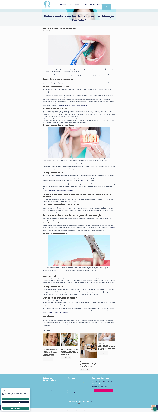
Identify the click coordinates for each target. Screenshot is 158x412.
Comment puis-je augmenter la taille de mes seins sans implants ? (72, 105)
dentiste (46, 118)
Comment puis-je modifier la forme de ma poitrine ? (61, 190)
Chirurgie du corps (48, 387)
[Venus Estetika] (47, 4)
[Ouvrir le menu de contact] (155, 409)
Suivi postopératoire (73, 388)
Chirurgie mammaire (48, 385)
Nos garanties (72, 390)
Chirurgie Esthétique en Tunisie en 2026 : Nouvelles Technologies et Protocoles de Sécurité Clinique (88, 364)
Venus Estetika (46, 300)
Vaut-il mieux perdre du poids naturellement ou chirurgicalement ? (68, 273)
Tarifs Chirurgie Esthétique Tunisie (76, 381)
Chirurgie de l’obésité (49, 389)
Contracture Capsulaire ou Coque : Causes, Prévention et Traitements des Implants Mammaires (106, 347)
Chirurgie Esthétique (80, 23)
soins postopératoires (96, 82)
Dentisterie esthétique (49, 391)
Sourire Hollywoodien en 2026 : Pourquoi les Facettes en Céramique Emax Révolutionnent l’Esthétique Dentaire (50, 352)
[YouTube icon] (79, 403)
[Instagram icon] (80, 403)
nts (44, 229)
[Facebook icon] (77, 403)
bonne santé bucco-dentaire (77, 68)
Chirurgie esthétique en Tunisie (50, 23)
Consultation (72, 386)
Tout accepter (16, 398)
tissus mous (82, 180)
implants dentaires (103, 168)
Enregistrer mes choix (15, 408)
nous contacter (94, 324)
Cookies (92, 401)
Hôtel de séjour (72, 384)
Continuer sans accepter (15, 402)
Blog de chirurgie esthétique (66, 23)
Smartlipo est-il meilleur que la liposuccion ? (58, 312)
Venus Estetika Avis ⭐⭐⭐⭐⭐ (76, 383)
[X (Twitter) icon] (78, 403)
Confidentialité (72, 392)
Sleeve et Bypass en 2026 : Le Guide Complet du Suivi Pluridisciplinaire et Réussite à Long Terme (69, 352)
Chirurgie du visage (48, 383)
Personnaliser (16, 405)
